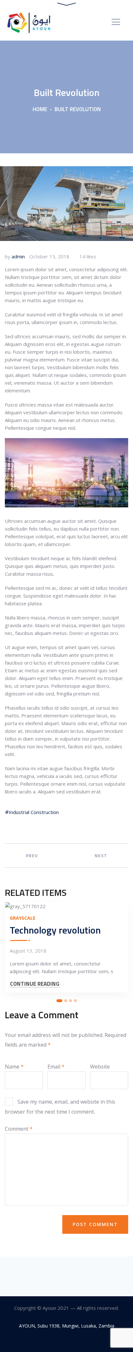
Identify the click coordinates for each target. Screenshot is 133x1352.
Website (100, 1066)
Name (14, 1066)
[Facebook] (52, 1340)
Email (56, 1066)
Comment (19, 1128)
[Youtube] (81, 1340)
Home (40, 109)
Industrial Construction (34, 812)
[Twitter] (67, 1340)
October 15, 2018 (49, 256)
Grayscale (23, 918)
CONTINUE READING (34, 984)
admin (18, 256)
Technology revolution (55, 930)
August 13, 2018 (28, 950)
